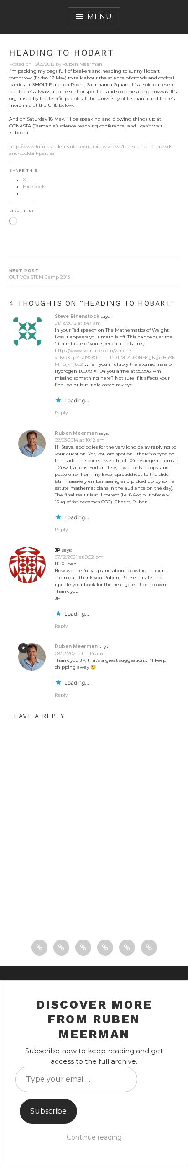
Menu (99, 16)
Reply (61, 413)
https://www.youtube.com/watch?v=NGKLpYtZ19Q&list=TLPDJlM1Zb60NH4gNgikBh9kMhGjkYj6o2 (115, 357)
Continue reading (94, 1137)
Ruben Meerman (82, 64)
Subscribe (48, 1111)
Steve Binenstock (77, 316)
